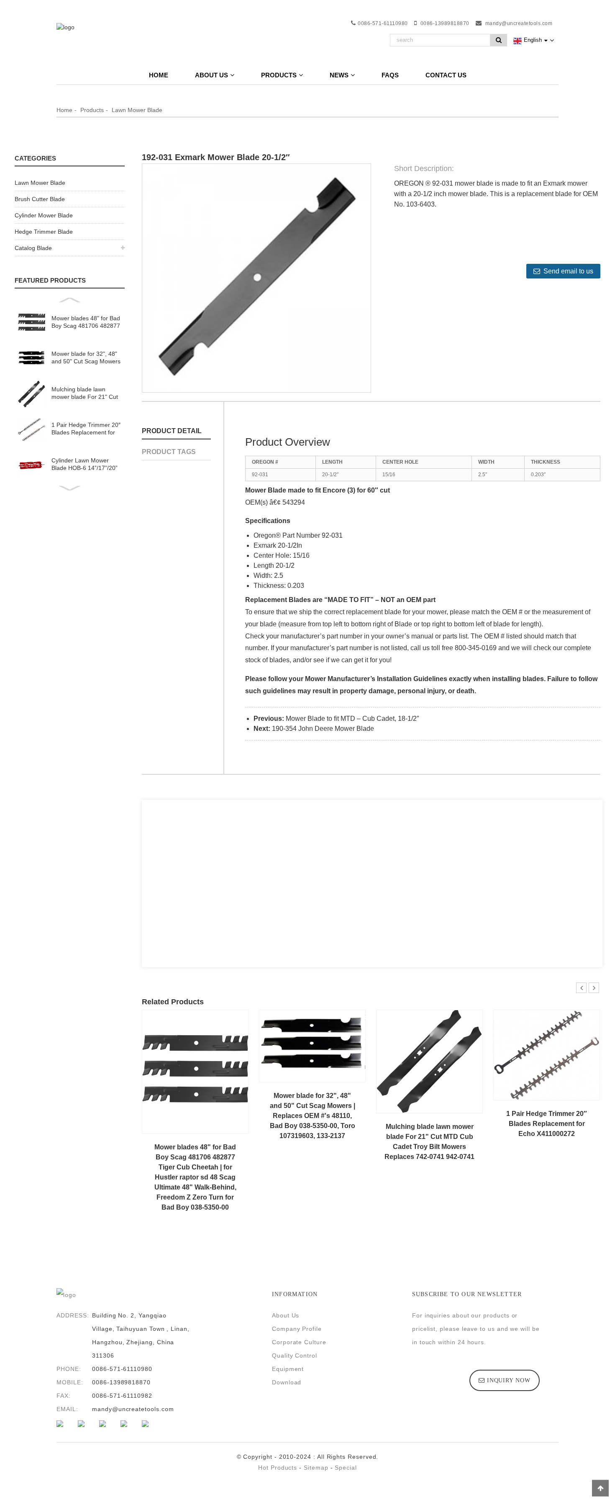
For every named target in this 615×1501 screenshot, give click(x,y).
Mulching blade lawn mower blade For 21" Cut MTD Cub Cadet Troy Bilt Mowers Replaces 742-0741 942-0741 (84, 393)
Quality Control (294, 1355)
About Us (285, 1315)
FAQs (390, 75)
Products (279, 75)
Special (346, 1467)
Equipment (288, 1369)
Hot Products (277, 1467)
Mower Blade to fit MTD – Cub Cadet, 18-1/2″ (352, 718)
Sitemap (316, 1467)
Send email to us (568, 271)
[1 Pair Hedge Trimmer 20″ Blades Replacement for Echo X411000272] (547, 1054)
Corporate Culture (299, 1342)
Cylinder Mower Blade (44, 215)
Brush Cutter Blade (40, 199)
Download (286, 1382)
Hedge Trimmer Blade (44, 231)
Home (158, 75)
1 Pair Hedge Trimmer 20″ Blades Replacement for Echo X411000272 (85, 428)
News (339, 75)
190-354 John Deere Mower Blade (323, 728)
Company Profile (297, 1328)
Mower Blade (265, 490)
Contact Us (445, 75)
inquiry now (508, 1380)
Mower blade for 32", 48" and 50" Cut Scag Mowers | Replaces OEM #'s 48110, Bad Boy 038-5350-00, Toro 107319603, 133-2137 (85, 357)
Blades (300, 599)
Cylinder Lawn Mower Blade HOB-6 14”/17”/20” (84, 464)
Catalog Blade (33, 248)
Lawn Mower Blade (137, 110)
